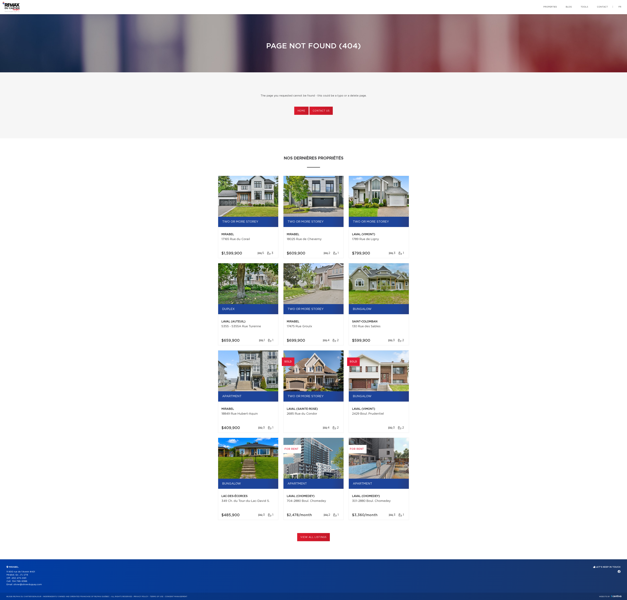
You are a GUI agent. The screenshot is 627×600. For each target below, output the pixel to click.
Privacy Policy (141, 596)
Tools (584, 7)
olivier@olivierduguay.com (27, 585)
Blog (569, 7)
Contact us (321, 111)
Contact (602, 7)
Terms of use (156, 596)
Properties (550, 7)
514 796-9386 (19, 581)
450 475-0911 (18, 578)
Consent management (176, 596)
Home (301, 111)
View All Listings (313, 537)
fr (620, 7)
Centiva (616, 596)
